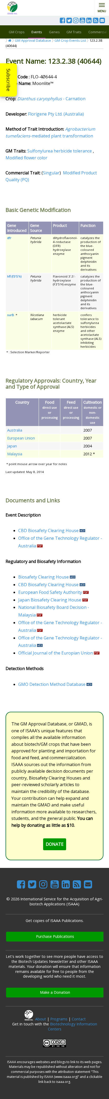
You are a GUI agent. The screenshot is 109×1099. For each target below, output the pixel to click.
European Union (21, 438)
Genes (54, 32)
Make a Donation (55, 992)
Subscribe (8, 80)
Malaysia (14, 453)
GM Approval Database (33, 40)
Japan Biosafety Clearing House (49, 600)
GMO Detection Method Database (51, 684)
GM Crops (17, 32)
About (40, 1018)
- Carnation (51, 99)
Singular (51, 173)
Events (36, 32)
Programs (58, 1018)
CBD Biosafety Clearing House (48, 530)
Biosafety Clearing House (43, 577)
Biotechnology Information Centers (72, 1026)
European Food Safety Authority (50, 592)
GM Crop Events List (70, 40)
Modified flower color (26, 158)
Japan (12, 445)
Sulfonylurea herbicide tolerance (59, 151)
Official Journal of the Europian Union (55, 653)
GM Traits (73, 32)
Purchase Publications (55, 936)
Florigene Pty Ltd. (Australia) (56, 114)
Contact (79, 1018)
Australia (14, 430)
